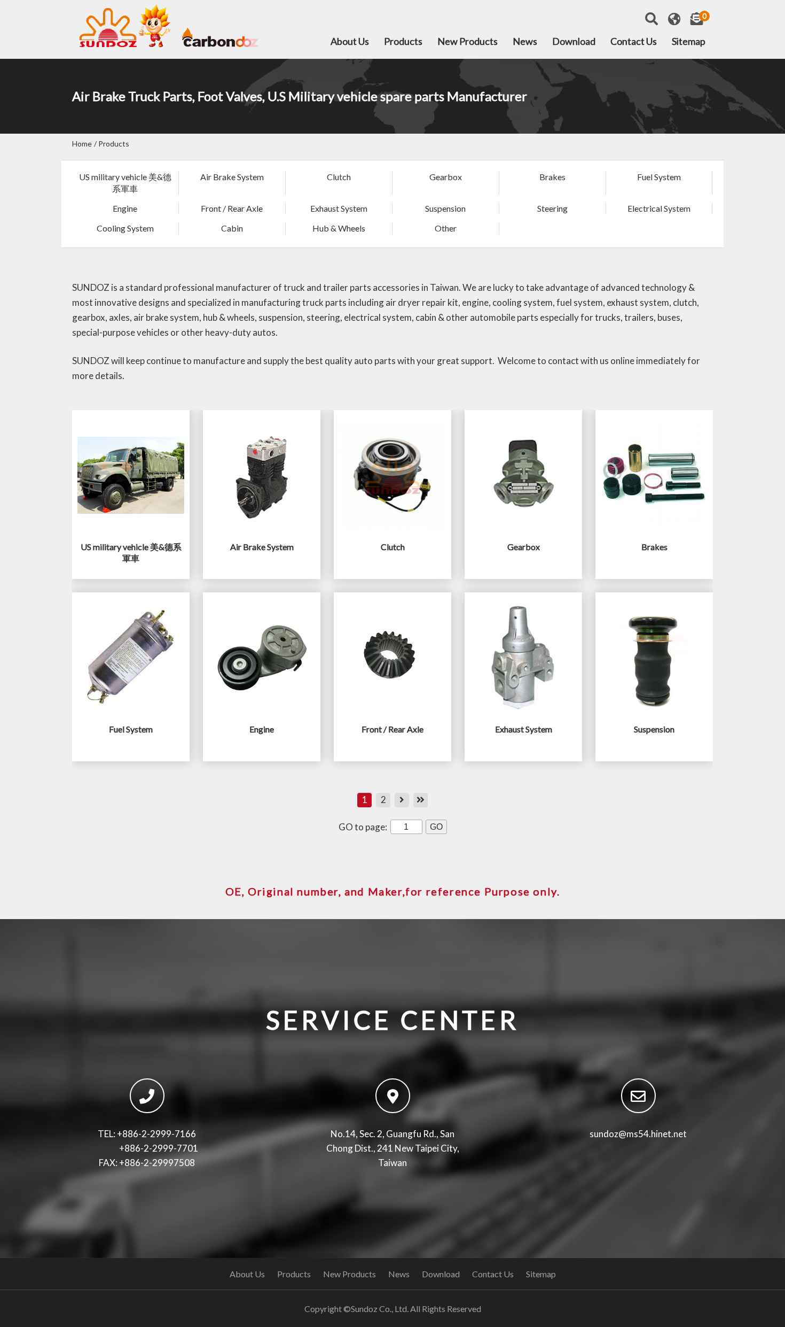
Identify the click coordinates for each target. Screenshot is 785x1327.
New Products (467, 41)
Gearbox (445, 177)
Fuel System (659, 177)
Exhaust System (338, 208)
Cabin (232, 228)
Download (573, 41)
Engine (125, 208)
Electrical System (658, 208)
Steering (552, 208)
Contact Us (633, 41)
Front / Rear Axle (232, 208)
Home (82, 143)
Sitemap (688, 41)
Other (446, 228)
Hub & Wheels (338, 228)
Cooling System (125, 228)
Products (403, 41)
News (525, 41)
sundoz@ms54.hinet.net (638, 1133)
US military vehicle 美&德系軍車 (125, 183)
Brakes (552, 177)
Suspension (445, 208)
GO (436, 826)
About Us (350, 41)
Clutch (339, 177)
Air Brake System (232, 177)
